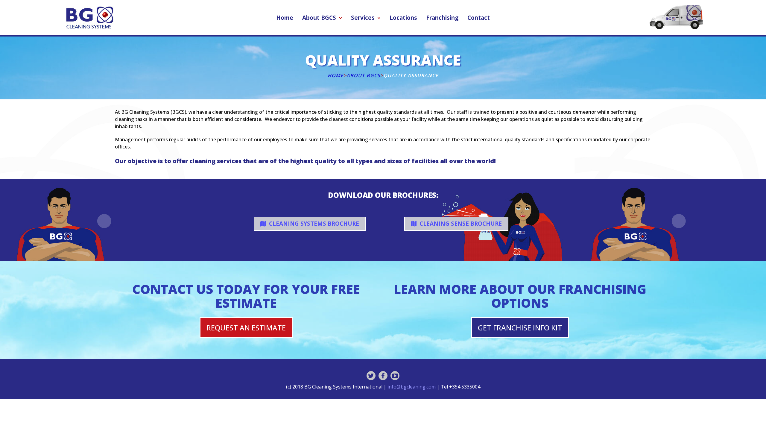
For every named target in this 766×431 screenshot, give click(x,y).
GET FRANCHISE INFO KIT (520, 328)
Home (284, 17)
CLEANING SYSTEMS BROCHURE (313, 223)
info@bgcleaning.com (411, 386)
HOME (336, 75)
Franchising (442, 17)
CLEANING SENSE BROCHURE (460, 223)
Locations (403, 17)
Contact (478, 17)
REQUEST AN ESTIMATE (246, 328)
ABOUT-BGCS (363, 75)
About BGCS (319, 17)
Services (363, 17)
